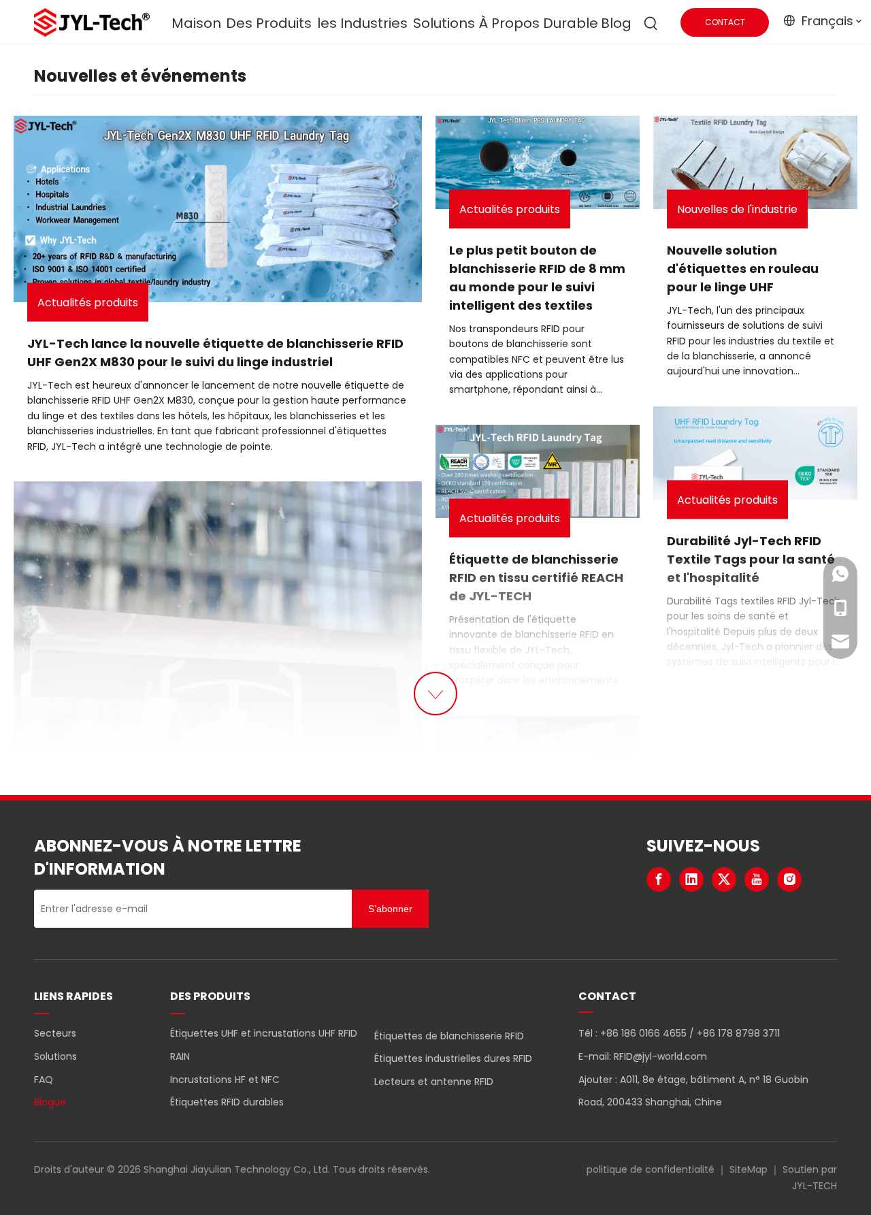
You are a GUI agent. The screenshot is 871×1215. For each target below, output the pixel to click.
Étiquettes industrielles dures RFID (453, 1058)
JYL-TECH (814, 1186)
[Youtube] (756, 879)
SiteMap (748, 1169)
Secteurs (55, 1033)
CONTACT (725, 22)
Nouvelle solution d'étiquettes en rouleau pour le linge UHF (743, 268)
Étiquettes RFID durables (227, 1102)
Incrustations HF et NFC (225, 1079)
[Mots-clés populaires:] (651, 23)
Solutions (55, 1056)
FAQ (43, 1079)
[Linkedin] (691, 879)
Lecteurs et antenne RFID (433, 1081)
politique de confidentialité (650, 1169)
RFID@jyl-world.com (660, 1056)
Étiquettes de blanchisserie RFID (449, 1036)
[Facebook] (658, 879)
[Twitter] (724, 879)
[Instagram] (789, 879)
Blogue (50, 1102)
